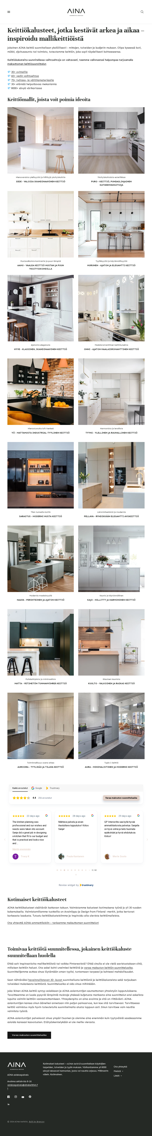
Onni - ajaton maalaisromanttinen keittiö (111, 349)
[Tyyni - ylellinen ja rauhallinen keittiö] (111, 391)
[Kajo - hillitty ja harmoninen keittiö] (111, 559)
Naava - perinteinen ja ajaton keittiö (40, 600)
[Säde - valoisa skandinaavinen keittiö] (40, 140)
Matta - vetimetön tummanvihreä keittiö (41, 683)
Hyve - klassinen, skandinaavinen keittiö (40, 349)
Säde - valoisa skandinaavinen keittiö (40, 181)
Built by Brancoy (36, 1122)
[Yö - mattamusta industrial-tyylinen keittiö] (40, 391)
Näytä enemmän (21, 849)
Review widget (67, 885)
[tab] (57, 870)
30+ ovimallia (19, 71)
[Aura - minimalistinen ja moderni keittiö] (111, 726)
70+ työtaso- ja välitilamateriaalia (32, 80)
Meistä (117, 1071)
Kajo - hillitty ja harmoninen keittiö (111, 600)
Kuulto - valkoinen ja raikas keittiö (111, 683)
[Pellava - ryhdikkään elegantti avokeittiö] (111, 475)
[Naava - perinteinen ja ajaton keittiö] (40, 559)
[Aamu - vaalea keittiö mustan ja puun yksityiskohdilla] (40, 224)
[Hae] (142, 12)
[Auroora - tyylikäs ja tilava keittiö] (40, 726)
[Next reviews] (147, 839)
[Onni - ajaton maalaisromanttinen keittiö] (111, 308)
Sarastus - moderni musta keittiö (40, 516)
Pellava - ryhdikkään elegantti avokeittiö (111, 516)
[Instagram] (18, 1096)
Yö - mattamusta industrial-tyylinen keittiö (41, 432)
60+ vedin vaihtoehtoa (25, 75)
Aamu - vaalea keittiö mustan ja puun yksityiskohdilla (40, 267)
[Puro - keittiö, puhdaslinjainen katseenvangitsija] (111, 140)
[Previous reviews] (5, 839)
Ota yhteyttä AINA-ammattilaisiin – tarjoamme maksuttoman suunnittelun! (53, 922)
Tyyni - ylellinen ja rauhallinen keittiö (111, 432)
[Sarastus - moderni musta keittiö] (40, 475)
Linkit (116, 1075)
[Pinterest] (32, 1096)
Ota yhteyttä (120, 1066)
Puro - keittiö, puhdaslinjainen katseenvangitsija (111, 183)
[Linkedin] (10, 1104)
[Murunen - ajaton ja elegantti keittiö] (111, 224)
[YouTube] (25, 1097)
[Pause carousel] (76, 874)
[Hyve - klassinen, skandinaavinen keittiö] (40, 308)
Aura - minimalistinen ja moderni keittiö (111, 767)
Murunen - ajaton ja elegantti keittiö (111, 265)
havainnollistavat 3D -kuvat (45, 979)
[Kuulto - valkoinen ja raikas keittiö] (111, 642)
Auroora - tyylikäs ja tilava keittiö (41, 767)
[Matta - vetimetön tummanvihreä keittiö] (40, 642)
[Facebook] (10, 1096)
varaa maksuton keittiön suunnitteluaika (108, 967)
